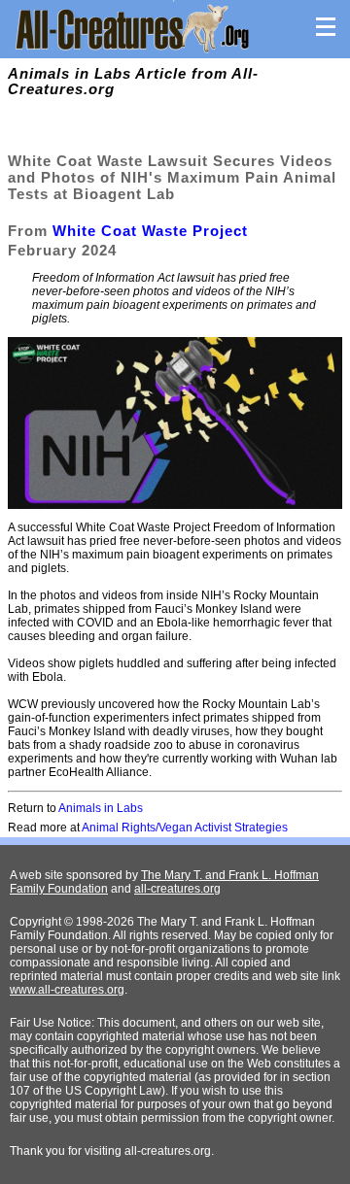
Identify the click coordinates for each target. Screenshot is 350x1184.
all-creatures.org (177, 889)
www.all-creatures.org (67, 990)
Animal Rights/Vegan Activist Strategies (185, 827)
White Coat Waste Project (150, 230)
